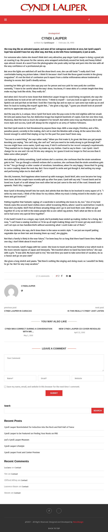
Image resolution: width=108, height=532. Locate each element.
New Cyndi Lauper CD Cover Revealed (79, 329)
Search (7, 405)
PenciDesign (78, 522)
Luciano (7, 467)
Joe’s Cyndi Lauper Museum (16, 439)
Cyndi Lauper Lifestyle (14, 446)
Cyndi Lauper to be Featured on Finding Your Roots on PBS (31, 433)
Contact (17, 467)
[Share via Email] (70, 276)
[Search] (102, 20)
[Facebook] (89, 20)
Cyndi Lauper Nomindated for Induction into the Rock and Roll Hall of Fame (39, 427)
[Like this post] (58, 276)
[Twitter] (92, 20)
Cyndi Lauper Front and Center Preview (22, 452)
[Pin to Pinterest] (67, 276)
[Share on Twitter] (64, 276)
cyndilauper (49, 42)
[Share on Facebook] (61, 276)
